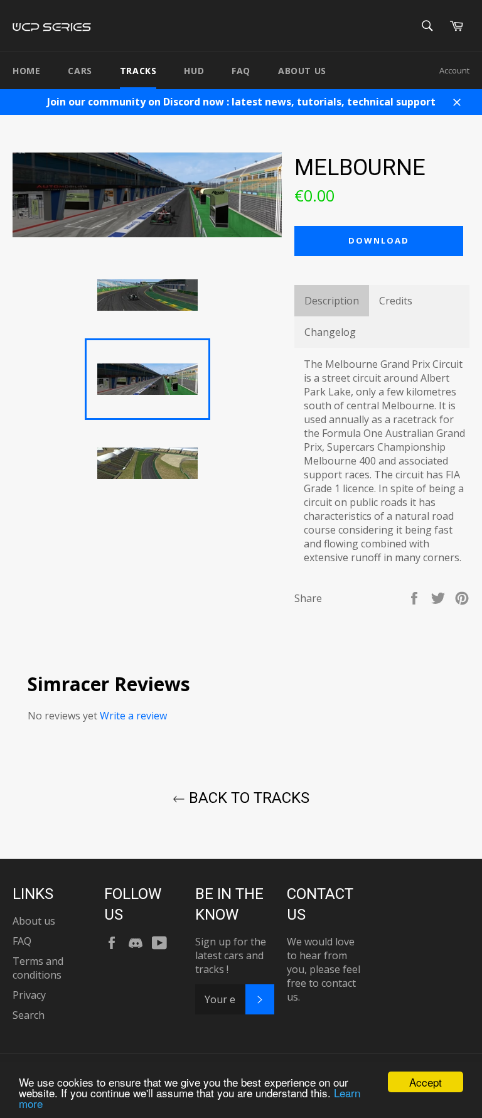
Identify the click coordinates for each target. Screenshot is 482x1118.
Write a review (133, 716)
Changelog (330, 332)
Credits (395, 301)
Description (331, 301)
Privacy (29, 995)
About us (302, 71)
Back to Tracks (247, 798)
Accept (425, 1082)
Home (26, 71)
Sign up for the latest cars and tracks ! (230, 955)
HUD (194, 71)
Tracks (138, 71)
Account (454, 70)
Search (29, 1015)
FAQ (241, 71)
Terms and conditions (38, 968)
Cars (80, 71)
